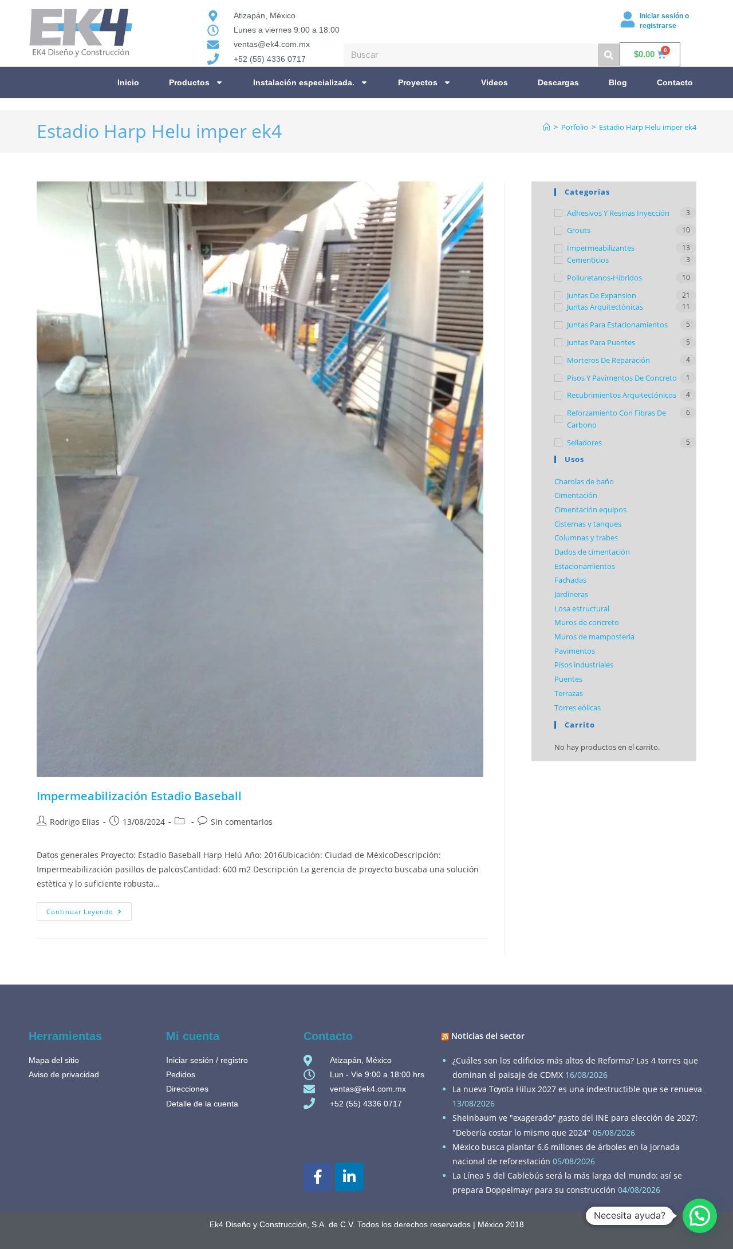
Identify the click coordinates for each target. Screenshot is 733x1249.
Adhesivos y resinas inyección (618, 213)
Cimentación (575, 495)
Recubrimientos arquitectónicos (621, 395)
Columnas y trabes (586, 537)
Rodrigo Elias (75, 821)
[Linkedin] (349, 1177)
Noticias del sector (488, 1035)
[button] (700, 1216)
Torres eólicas (577, 707)
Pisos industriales (583, 664)
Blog (618, 82)
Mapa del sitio (54, 1060)
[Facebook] (318, 1177)
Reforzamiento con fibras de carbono (616, 419)
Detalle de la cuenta (202, 1103)
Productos (189, 82)
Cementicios (588, 260)
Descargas (558, 82)
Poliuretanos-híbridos (604, 277)
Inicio (128, 82)
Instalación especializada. (303, 82)
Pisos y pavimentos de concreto (622, 378)
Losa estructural (581, 608)
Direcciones (187, 1088)
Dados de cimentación (592, 552)
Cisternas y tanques (587, 524)
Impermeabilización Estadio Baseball (139, 796)
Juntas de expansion (601, 295)
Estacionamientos (584, 566)
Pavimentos (574, 651)
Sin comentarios (242, 821)
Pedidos (180, 1074)
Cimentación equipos (590, 509)
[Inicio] (546, 127)
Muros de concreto (586, 622)
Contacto (675, 82)
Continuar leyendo (89, 909)
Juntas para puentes (601, 342)
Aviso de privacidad (64, 1074)
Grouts (578, 230)
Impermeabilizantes (601, 248)
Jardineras (571, 594)
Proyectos (418, 82)
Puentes (568, 679)
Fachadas (570, 580)
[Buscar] (609, 55)
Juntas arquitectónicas (605, 307)
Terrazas (568, 693)
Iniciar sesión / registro (207, 1060)
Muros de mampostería (594, 636)
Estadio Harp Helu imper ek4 (647, 127)
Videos (494, 82)
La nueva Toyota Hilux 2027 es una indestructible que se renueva (577, 1089)
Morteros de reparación (608, 360)
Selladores (584, 442)
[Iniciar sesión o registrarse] (628, 19)
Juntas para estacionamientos (617, 324)
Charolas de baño (584, 481)
